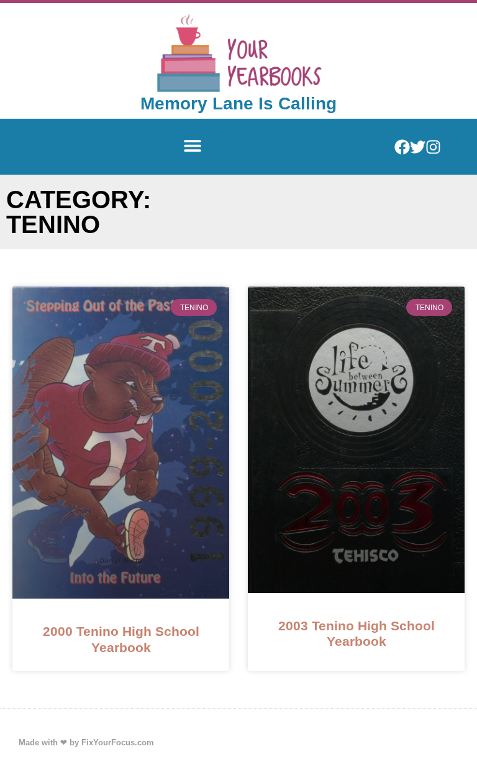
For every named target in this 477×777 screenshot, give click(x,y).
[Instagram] (433, 146)
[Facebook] (402, 146)
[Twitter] (418, 146)
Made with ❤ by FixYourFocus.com (86, 742)
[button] (192, 145)
